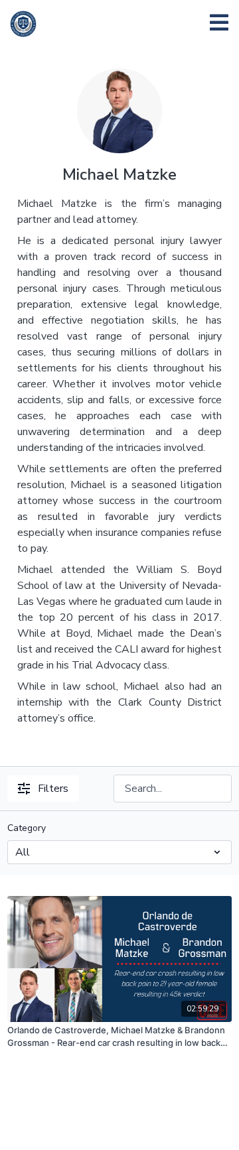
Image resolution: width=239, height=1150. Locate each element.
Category (26, 828)
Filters (53, 788)
